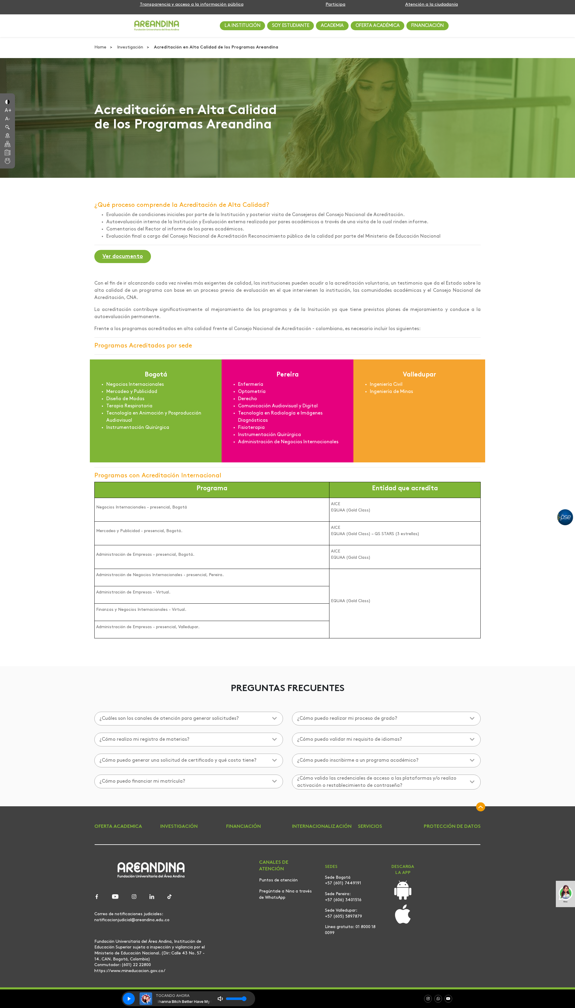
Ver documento (122, 256)
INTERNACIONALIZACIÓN (322, 826)
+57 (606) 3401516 (343, 900)
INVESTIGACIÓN (179, 826)
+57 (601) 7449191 (343, 883)
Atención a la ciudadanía (431, 4)
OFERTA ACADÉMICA (377, 25)
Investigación (130, 47)
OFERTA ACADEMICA (118, 826)
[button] (7, 101)
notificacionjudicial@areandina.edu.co (132, 920)
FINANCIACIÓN (427, 25)
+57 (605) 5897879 (343, 916)
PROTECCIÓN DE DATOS (452, 826)
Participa (335, 4)
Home (101, 47)
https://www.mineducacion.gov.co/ (129, 971)
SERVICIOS (370, 826)
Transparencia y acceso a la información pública (191, 4)
